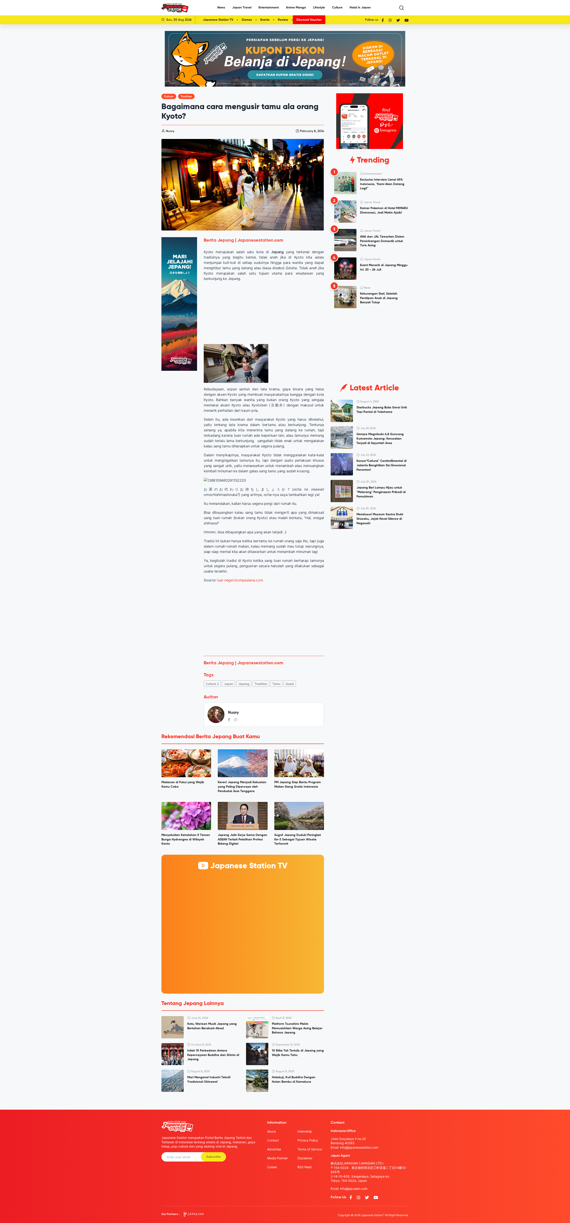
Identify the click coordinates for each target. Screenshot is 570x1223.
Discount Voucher (309, 19)
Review (283, 19)
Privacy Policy (307, 1140)
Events (265, 19)
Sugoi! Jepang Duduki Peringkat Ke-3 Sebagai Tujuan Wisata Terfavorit (297, 839)
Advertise (274, 1149)
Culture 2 (212, 684)
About (271, 1131)
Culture (337, 7)
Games (247, 19)
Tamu (276, 684)
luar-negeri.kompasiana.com (240, 580)
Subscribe (213, 1156)
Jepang (243, 684)
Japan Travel (241, 7)
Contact (273, 1140)
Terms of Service (309, 1149)
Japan (228, 684)
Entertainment (269, 7)
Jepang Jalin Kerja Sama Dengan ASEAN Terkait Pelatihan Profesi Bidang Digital (242, 839)
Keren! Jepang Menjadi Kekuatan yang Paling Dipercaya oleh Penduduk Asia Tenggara (242, 787)
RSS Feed (304, 1167)
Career (272, 1167)
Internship (304, 1131)
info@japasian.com (353, 1188)
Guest (289, 684)
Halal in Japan (360, 7)
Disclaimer (304, 1158)
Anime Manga (296, 7)
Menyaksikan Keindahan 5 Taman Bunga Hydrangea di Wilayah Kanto (185, 839)
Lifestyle (319, 7)
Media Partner (277, 1158)
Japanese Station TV (218, 19)
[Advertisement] (264, 619)
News (221, 7)
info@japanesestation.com (359, 1147)
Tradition (186, 96)
